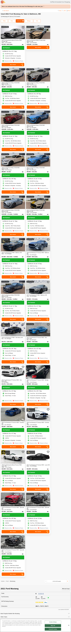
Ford (7, 581)
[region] (35, 625)
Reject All (53, 625)
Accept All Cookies (53, 629)
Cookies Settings (53, 622)
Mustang (12, 581)
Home (2, 581)
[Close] (68, 625)
